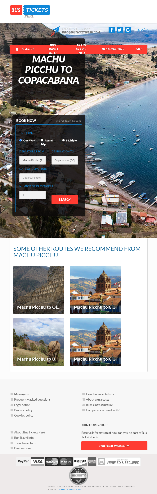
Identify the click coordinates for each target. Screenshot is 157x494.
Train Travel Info (81, 49)
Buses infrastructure (99, 405)
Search (28, 49)
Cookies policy (23, 415)
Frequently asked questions (32, 399)
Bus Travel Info (53, 49)
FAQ (139, 49)
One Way (29, 140)
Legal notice (22, 405)
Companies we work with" (103, 410)
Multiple (71, 140)
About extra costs (97, 399)
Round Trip (47, 142)
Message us (21, 394)
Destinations (113, 49)
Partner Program (114, 446)
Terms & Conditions (69, 489)
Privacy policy (23, 410)
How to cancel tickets (100, 394)
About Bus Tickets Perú (29, 432)
